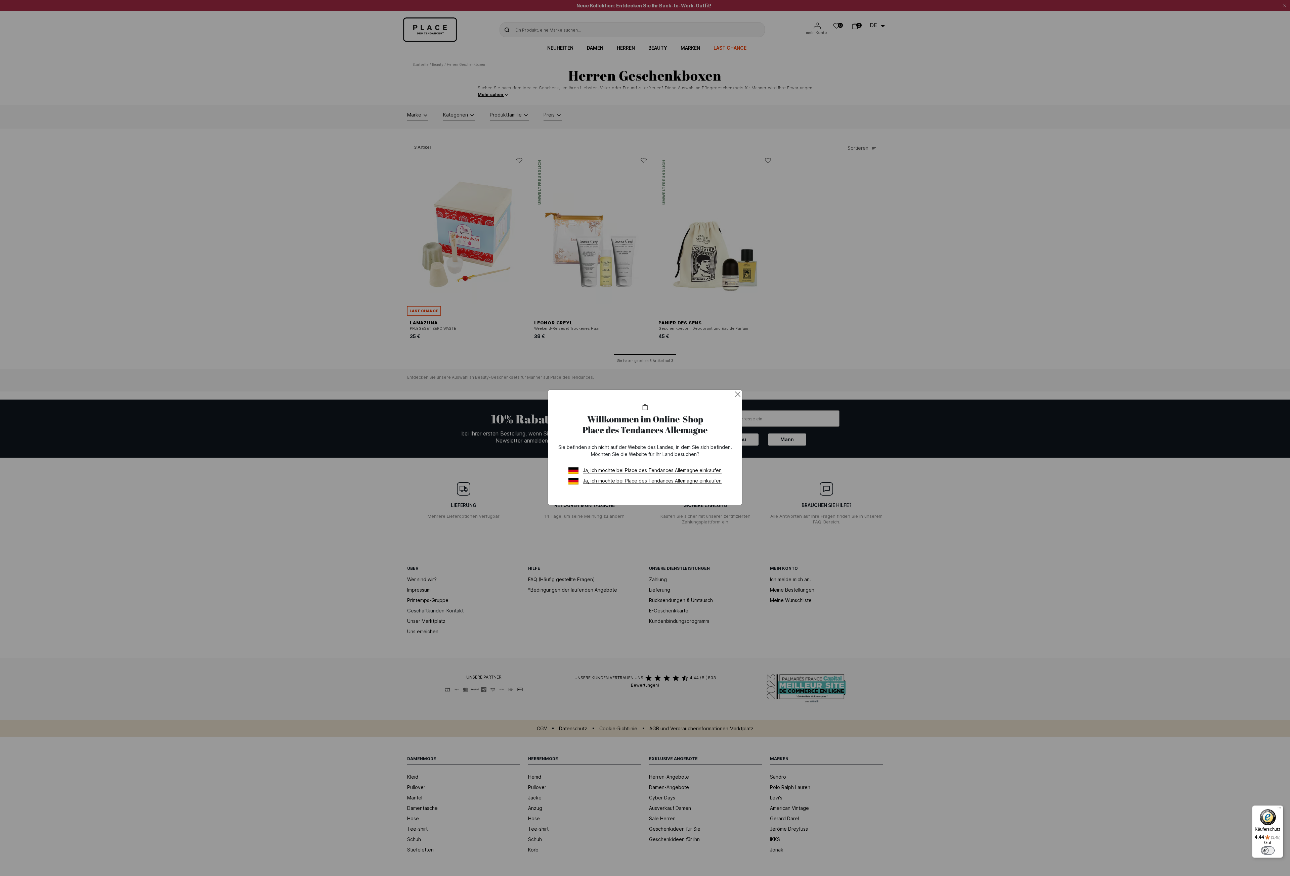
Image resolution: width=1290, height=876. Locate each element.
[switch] (1268, 850)
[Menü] (1279, 809)
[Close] (737, 394)
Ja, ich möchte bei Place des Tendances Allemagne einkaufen (652, 470)
